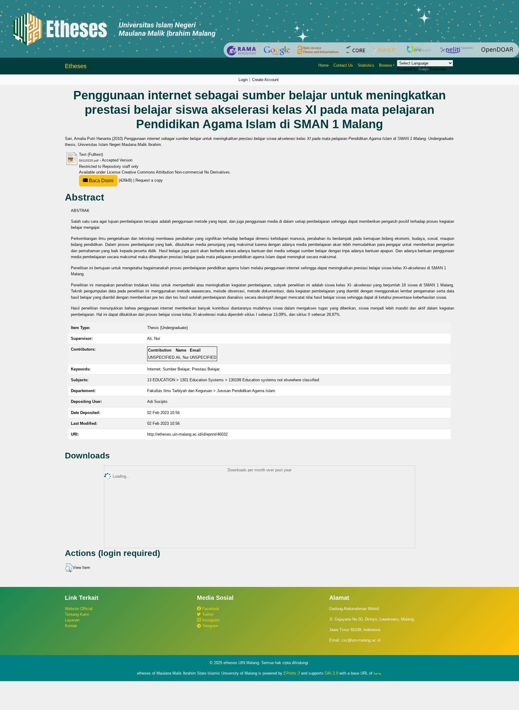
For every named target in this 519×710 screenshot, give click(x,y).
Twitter (207, 614)
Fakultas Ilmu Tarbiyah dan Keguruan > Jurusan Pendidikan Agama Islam (211, 390)
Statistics (366, 65)
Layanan (72, 620)
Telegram (209, 626)
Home (323, 65)
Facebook (210, 608)
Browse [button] (385, 65)
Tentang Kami (77, 614)
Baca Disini (101, 180)
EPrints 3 (292, 673)
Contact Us (343, 65)
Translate (438, 69)
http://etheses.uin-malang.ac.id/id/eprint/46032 (187, 434)
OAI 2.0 (331, 673)
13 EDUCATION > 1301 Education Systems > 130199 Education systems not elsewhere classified (233, 380)
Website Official (79, 608)
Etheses (75, 66)
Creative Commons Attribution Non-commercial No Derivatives (176, 172)
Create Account (265, 79)
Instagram (210, 620)
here (377, 673)
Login (243, 79)
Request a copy (149, 180)
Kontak (71, 626)
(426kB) (110, 180)
